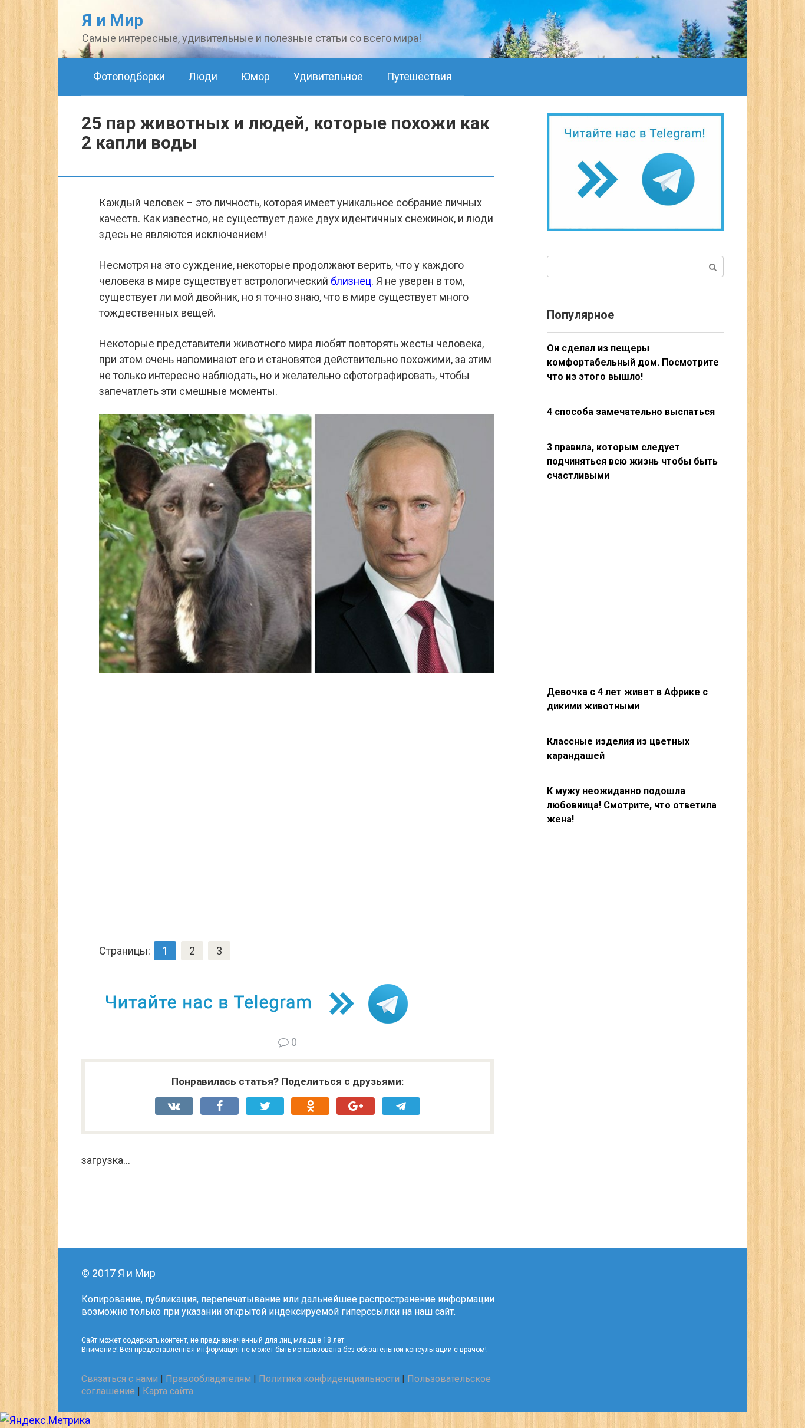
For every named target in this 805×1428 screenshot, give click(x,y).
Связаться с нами (119, 1378)
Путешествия (419, 76)
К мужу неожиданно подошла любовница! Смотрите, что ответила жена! (632, 805)
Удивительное (328, 76)
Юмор (255, 76)
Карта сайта (168, 1391)
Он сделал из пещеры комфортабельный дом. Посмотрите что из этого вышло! (633, 362)
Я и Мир (112, 20)
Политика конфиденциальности (329, 1378)
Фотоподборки (129, 76)
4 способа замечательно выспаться (631, 411)
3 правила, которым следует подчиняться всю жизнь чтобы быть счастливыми (632, 461)
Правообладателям (208, 1378)
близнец (351, 281)
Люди (203, 76)
